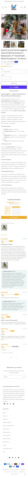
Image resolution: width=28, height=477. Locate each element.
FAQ (4, 451)
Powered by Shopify (15, 469)
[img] (4, 239)
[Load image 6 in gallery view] (21, 44)
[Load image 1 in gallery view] (7, 44)
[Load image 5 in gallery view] (14, 44)
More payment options (14, 90)
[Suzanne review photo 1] (4, 265)
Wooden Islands (8, 469)
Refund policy (6, 442)
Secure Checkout (7, 438)
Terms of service (14, 471)
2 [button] (13, 357)
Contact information (15, 473)
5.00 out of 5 (18, 202)
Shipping (8, 63)
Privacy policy (7, 471)
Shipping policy (22, 471)
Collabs (4, 445)
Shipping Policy (6, 432)
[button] (2, 7)
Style (2, 68)
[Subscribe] (23, 376)
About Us (5, 416)
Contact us (5, 419)
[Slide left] (1, 44)
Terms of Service (6, 435)
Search (4, 412)
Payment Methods (7, 422)
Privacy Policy (6, 429)
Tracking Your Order (7, 448)
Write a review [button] (14, 217)
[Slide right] (26, 44)
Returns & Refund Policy (8, 425)
